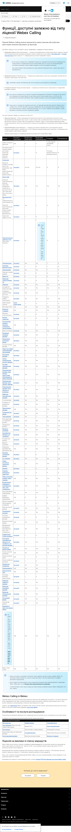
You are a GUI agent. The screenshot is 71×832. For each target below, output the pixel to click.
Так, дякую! (28, 775)
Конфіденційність (7, 568)
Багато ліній (6, 177)
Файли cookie (28, 819)
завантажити (13, 705)
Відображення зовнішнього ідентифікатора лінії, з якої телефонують (7, 486)
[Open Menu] (68, 3)
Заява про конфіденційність (18, 819)
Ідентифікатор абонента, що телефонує (6, 434)
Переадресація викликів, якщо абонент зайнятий (7, 382)
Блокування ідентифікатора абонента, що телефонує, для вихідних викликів (7, 542)
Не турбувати (6, 458)
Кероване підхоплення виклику (6, 454)
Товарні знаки (35, 819)
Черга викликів (7, 416)
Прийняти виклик (29, 723)
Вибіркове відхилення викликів (6, 588)
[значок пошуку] (50, 3)
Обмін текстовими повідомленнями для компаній (8, 350)
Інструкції (16, 152)
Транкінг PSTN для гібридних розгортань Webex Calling (51, 759)
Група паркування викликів (10, 736)
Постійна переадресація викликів (7, 366)
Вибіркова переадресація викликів (7, 396)
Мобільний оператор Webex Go (7, 280)
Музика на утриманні (52, 736)
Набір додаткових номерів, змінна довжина (8, 478)
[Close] (39, 825)
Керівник (5, 468)
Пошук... (53, 3)
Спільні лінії (6, 160)
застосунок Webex (32, 707)
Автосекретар (7, 723)
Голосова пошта (7, 263)
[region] (20, 828)
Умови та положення (6, 819)
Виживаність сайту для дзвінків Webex (8, 608)
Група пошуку (6, 729)
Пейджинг (5, 284)
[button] (64, 3)
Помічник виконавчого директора (6, 472)
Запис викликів (7, 270)
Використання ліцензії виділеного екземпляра (37, 684)
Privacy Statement (6, 829)
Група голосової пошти (53, 726)
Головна (2, 9)
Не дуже (43, 775)
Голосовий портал (52, 723)
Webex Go (5, 276)
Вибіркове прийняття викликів (5, 582)
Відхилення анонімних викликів (6, 334)
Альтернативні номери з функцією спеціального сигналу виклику (7, 325)
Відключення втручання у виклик (6, 340)
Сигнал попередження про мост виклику (7, 360)
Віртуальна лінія (55, 54)
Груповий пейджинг (30, 733)
